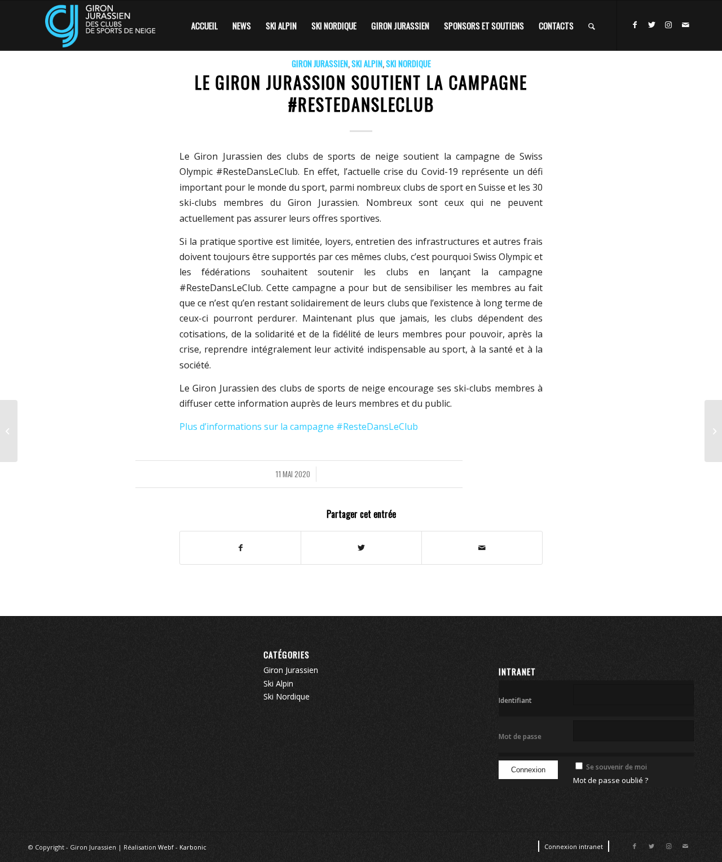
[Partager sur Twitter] (361, 547)
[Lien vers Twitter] (651, 24)
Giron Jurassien (320, 63)
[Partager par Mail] (482, 547)
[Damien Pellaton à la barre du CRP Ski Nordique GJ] (713, 431)
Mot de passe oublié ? (610, 780)
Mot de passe (520, 736)
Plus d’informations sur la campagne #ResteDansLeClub (298, 426)
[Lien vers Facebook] (634, 24)
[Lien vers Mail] (685, 24)
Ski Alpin (366, 63)
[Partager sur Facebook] (240, 547)
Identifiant (515, 700)
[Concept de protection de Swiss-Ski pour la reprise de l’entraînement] (8, 431)
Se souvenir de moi (616, 767)
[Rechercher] (591, 25)
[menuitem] (204, 25)
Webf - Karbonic (182, 847)
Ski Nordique (408, 63)
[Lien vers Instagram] (668, 24)
